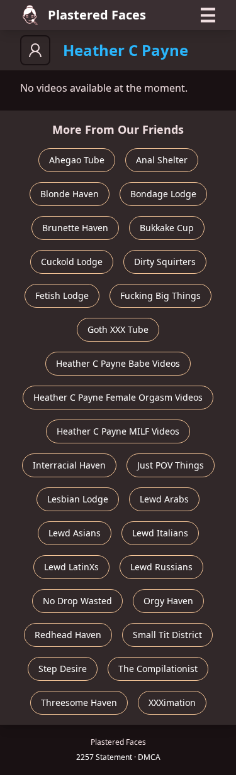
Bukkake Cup (167, 228)
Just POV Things (170, 465)
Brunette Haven (75, 228)
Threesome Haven (79, 702)
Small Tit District (167, 635)
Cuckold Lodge (72, 262)
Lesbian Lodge (77, 499)
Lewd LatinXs (71, 567)
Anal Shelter (162, 160)
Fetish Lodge (62, 295)
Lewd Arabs (164, 499)
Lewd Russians (161, 567)
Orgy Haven (168, 601)
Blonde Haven (69, 194)
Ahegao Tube (76, 160)
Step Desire (62, 669)
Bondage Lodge (163, 194)
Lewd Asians (74, 533)
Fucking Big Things (160, 295)
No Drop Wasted (77, 601)
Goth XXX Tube (118, 329)
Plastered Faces (97, 14)
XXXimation (172, 702)
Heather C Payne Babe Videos (118, 363)
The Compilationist (158, 669)
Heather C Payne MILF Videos (118, 431)
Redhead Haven (68, 635)
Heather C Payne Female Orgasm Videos (118, 397)
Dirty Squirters (165, 262)
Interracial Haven (69, 465)
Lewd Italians (160, 533)
